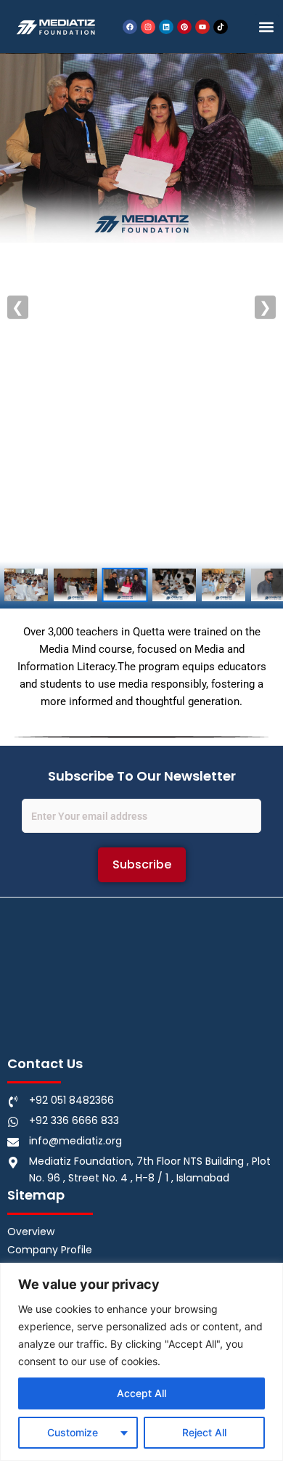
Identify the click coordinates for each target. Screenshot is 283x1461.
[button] (267, 26)
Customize (72, 1432)
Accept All (141, 1393)
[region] (141, 1362)
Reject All (204, 1432)
